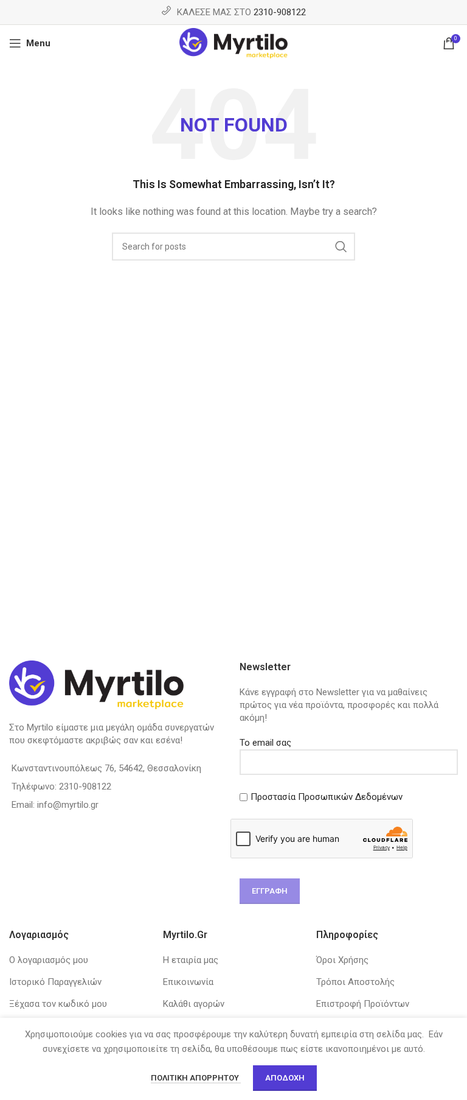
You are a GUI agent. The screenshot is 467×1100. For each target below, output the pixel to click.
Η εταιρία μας (190, 960)
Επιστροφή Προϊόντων (362, 1003)
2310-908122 (280, 12)
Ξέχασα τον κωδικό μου (58, 1003)
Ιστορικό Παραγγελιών (55, 981)
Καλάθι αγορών (193, 1003)
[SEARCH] (341, 247)
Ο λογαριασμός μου (48, 960)
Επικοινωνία (188, 981)
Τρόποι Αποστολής (355, 981)
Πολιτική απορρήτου (196, 1077)
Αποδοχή (285, 1077)
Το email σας (265, 742)
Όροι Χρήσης (342, 960)
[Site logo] (233, 42)
